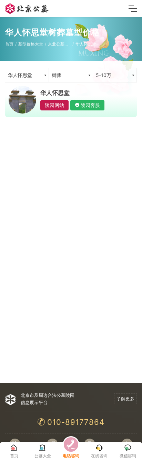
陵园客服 (90, 105)
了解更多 (125, 398)
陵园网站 (54, 105)
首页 (9, 44)
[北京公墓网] (27, 8)
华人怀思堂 (85, 44)
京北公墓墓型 (60, 44)
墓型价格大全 (30, 44)
